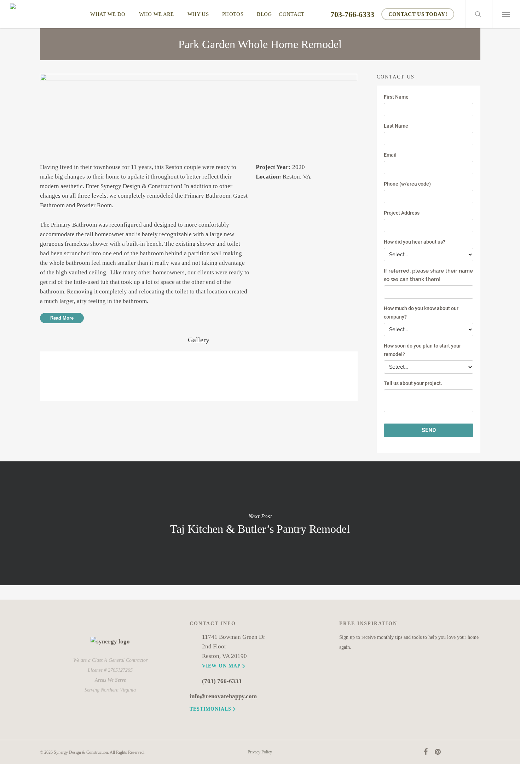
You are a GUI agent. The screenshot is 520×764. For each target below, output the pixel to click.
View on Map (221, 666)
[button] (506, 14)
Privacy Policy (260, 752)
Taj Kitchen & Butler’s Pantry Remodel (260, 523)
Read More (62, 318)
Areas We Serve (110, 680)
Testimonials (210, 709)
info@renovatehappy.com (223, 696)
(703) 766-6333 (222, 681)
